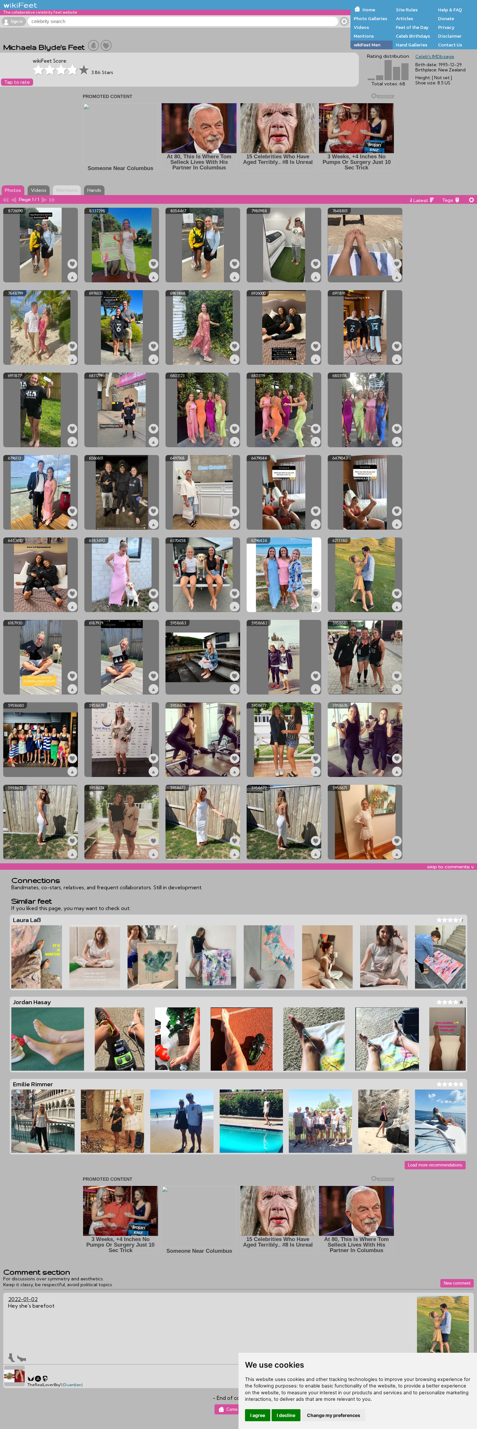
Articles (404, 18)
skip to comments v (450, 866)
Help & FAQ (450, 9)
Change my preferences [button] (333, 1415)
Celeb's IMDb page (434, 56)
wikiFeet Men (367, 44)
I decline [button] (286, 1415)
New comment (457, 1283)
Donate (446, 18)
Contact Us (450, 44)
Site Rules (407, 9)
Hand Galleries (411, 44)
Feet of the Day (412, 27)
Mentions (364, 36)
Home (368, 9)
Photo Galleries (370, 18)
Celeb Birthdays (413, 36)
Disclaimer (449, 36)
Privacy (446, 27)
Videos (361, 27)
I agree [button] (257, 1415)
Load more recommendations (435, 1165)
